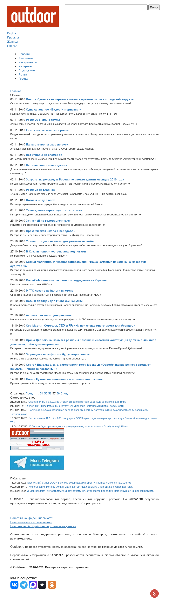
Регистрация (24, 29)
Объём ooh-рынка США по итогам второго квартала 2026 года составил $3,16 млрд (77, 401)
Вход (10, 29)
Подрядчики (27, 70)
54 (41, 393)
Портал (12, 45)
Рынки (23, 74)
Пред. (29, 393)
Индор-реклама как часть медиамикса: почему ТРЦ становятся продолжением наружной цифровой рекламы (91, 490)
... (38, 393)
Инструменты (28, 62)
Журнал (12, 41)
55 (45, 393)
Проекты (13, 37)
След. (64, 393)
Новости (24, 54)
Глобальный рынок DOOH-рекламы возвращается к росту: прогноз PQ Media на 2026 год (79, 482)
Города (23, 78)
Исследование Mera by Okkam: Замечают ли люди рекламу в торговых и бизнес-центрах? (80, 486)
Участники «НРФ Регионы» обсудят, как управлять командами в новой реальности (75, 405)
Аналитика (26, 58)
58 (58, 393)
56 (50, 393)
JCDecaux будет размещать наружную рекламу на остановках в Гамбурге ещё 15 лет (78, 426)
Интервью (25, 66)
